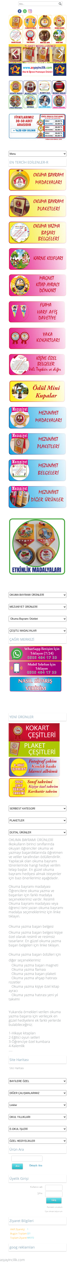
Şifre (40, 1193)
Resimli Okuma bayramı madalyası (31, 901)
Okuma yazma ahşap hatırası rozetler (33, 980)
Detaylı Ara (35, 1165)
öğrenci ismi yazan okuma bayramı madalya (36, 909)
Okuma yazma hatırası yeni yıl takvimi (33, 997)
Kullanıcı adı (36, 1187)
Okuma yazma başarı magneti (35, 965)
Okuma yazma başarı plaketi (34, 973)
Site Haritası (16, 1068)
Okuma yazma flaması (28, 969)
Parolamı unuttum (54, 1207)
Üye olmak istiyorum (53, 1211)
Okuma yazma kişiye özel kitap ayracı (34, 988)
